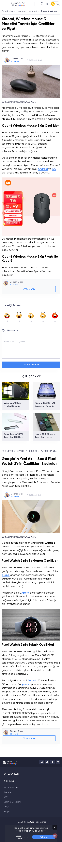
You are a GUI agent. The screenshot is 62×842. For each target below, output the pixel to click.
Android (43, 169)
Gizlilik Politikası (10, 787)
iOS (54, 169)
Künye (6, 807)
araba (6, 575)
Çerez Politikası (18, 837)
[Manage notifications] (55, 835)
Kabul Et (44, 837)
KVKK (5, 797)
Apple (25, 593)
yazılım (26, 684)
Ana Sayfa (7, 11)
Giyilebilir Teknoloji (27, 451)
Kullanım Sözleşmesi (13, 802)
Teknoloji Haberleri (27, 11)
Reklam (7, 792)
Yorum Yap (30, 289)
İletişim (6, 812)
